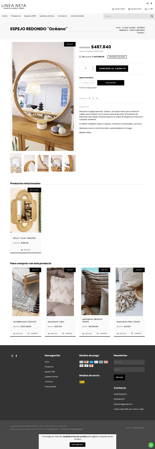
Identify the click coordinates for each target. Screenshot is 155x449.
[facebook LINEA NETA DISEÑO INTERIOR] (151, 4)
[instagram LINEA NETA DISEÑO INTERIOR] (147, 4)
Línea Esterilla (77, 16)
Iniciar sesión (136, 9)
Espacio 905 (30, 16)
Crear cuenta (120, 9)
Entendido (77, 445)
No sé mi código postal (88, 88)
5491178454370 (120, 394)
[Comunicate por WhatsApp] (151, 445)
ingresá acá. (53, 429)
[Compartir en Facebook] (89, 98)
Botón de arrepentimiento (72, 429)
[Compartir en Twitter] (93, 98)
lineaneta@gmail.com (123, 404)
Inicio (5, 16)
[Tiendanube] (135, 428)
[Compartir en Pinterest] (97, 98)
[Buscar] (152, 16)
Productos (16, 16)
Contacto (62, 16)
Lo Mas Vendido (129, 27)
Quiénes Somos (46, 16)
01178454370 (119, 399)
